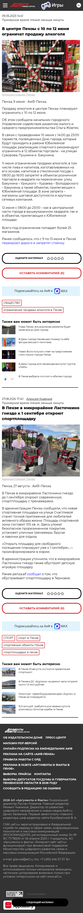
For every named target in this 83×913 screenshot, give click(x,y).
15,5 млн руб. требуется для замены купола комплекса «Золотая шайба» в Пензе (44, 708)
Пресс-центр (56, 737)
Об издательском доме (22, 737)
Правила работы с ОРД (22, 759)
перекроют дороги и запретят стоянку (33, 243)
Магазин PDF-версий (20, 743)
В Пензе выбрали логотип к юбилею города (45, 376)
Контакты (42, 774)
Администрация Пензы (18, 94)
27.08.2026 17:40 (12, 399)
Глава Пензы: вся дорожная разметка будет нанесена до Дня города (45, 328)
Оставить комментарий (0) (41, 273)
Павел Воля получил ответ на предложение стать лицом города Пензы (45, 353)
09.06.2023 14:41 (12, 16)
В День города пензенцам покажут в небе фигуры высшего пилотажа (44, 341)
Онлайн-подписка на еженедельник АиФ (37, 748)
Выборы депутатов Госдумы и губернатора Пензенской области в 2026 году (39, 781)
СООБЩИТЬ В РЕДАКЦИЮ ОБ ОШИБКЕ (32, 788)
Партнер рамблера (36, 894)
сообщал (34, 574)
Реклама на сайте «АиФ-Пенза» (29, 754)
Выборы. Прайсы (17, 774)
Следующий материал (39, 902)
